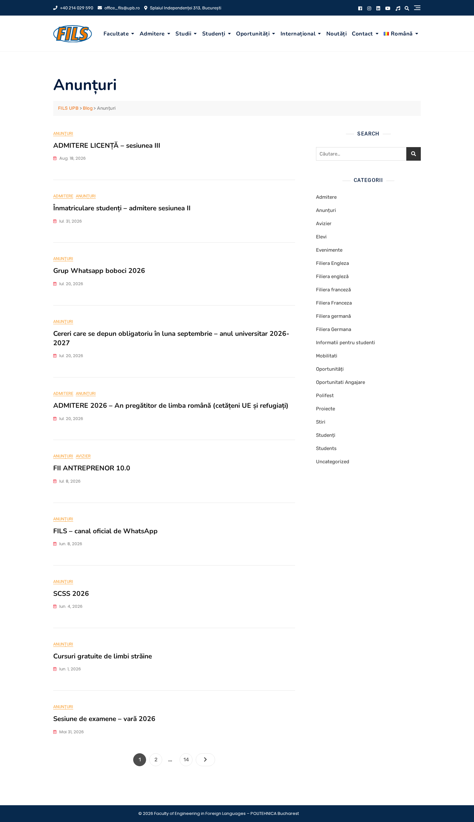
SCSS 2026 (71, 593)
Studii (183, 33)
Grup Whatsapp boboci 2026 (99, 270)
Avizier (83, 456)
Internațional (298, 33)
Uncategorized (332, 462)
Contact (362, 33)
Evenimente (329, 250)
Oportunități (253, 33)
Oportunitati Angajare (340, 382)
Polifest (325, 395)
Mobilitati (326, 356)
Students (326, 448)
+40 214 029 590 (76, 7)
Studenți (213, 33)
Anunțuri (63, 133)
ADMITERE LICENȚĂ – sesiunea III (106, 145)
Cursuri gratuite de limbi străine (102, 656)
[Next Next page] (205, 759)
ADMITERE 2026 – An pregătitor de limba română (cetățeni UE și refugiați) (171, 405)
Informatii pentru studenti (345, 343)
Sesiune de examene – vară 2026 (104, 718)
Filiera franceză (333, 290)
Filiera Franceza (334, 303)
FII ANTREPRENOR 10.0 (91, 468)
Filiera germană (333, 316)
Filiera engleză (332, 276)
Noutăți (336, 33)
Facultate (116, 33)
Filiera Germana (333, 329)
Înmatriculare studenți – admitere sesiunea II (122, 208)
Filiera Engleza (332, 263)
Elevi (321, 237)
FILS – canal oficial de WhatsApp (105, 531)
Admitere (152, 33)
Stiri (320, 422)
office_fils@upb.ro (122, 7)
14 (188, 759)
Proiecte (325, 409)
